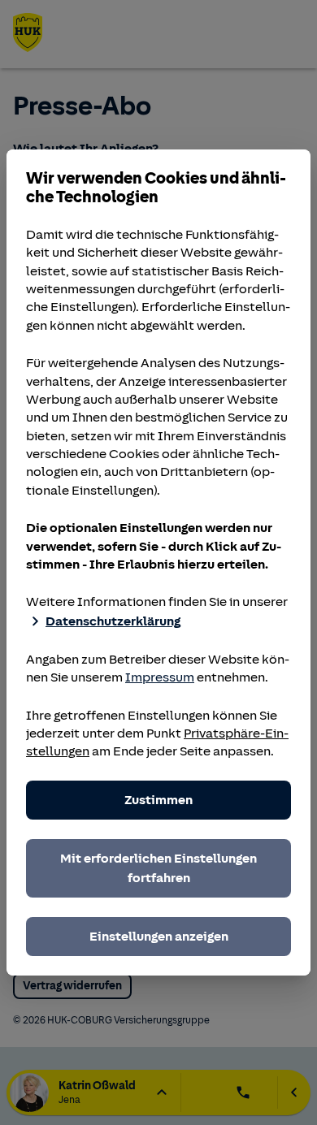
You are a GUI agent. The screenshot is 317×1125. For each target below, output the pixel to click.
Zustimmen (158, 800)
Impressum (159, 677)
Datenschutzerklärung (113, 621)
